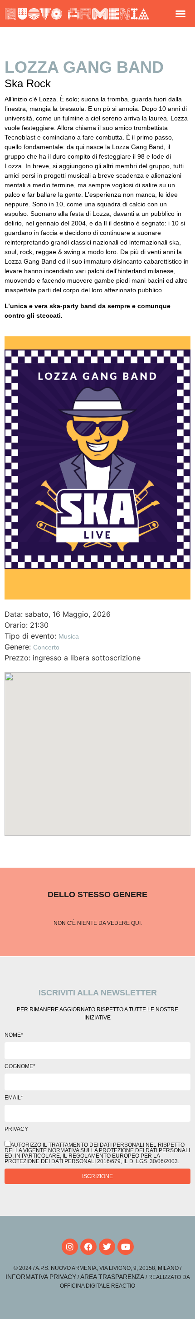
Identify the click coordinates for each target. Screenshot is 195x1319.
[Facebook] (88, 1247)
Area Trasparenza (112, 1276)
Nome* (14, 1035)
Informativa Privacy (40, 1276)
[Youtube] (125, 1247)
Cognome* (20, 1066)
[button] (180, 13)
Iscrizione (97, 1176)
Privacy (16, 1129)
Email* (14, 1097)
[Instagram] (70, 1247)
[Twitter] (107, 1247)
